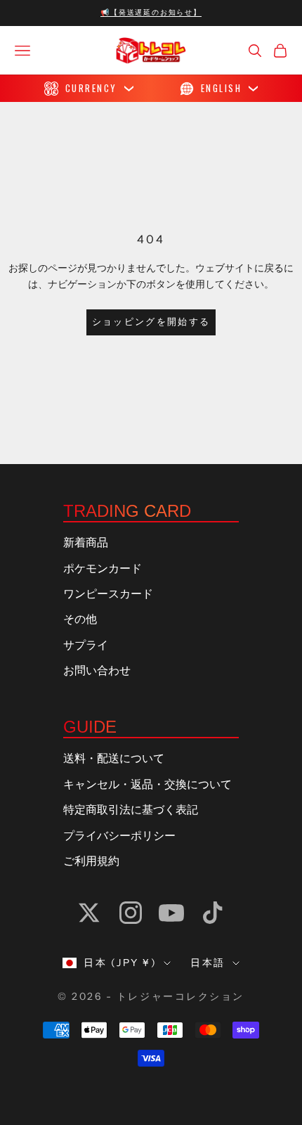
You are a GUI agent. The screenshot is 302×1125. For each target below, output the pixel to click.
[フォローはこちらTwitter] (89, 913)
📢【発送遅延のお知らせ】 (151, 12)
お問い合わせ (97, 671)
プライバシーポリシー (119, 836)
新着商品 (85, 543)
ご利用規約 (91, 861)
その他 (80, 619)
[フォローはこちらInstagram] (131, 913)
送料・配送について (113, 758)
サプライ (85, 645)
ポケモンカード (102, 569)
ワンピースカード (108, 594)
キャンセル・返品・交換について (147, 784)
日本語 (207, 962)
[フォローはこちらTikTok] (213, 913)
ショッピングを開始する (151, 322)
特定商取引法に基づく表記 (130, 810)
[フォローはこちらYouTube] (171, 913)
